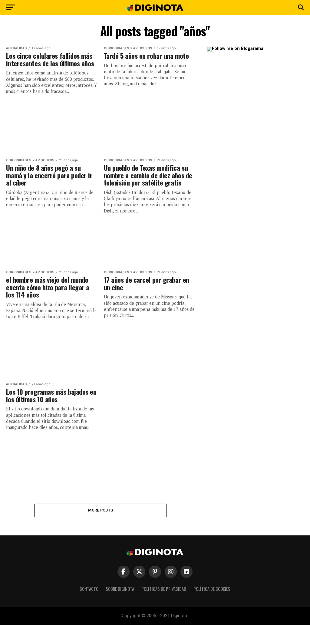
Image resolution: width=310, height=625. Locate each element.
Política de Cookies (211, 589)
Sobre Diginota (120, 589)
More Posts (100, 510)
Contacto (89, 589)
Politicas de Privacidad (163, 589)
